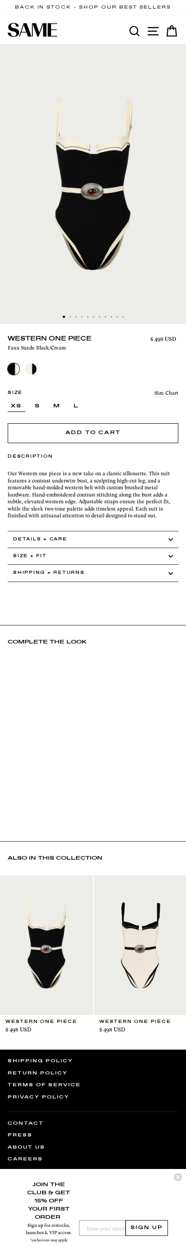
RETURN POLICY (38, 1073)
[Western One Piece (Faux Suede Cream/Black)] (31, 369)
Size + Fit (30, 556)
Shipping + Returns (49, 572)
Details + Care (40, 539)
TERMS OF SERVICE (44, 1085)
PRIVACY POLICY (39, 1097)
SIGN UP (146, 1228)
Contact (26, 1123)
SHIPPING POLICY (40, 1061)
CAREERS (25, 1159)
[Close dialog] (177, 1177)
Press (20, 1135)
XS (16, 406)
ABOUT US (26, 1147)
